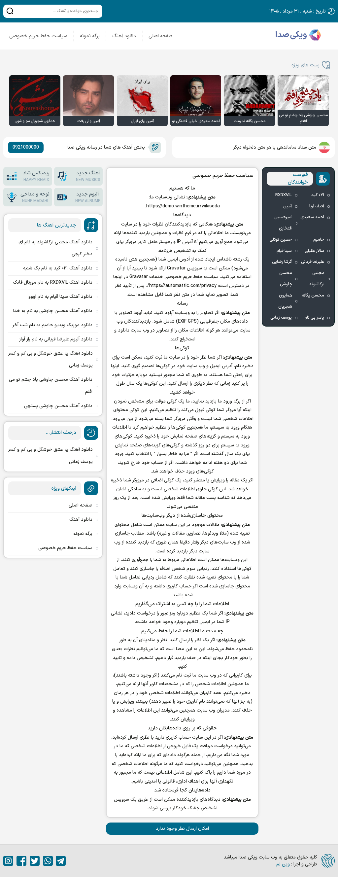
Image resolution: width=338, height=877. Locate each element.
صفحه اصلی (161, 36)
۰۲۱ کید (317, 195)
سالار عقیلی (314, 251)
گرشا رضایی (282, 262)
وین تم (283, 864)
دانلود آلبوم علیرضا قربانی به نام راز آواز (55, 339)
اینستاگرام (8, 861)
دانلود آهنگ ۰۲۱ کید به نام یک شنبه (57, 268)
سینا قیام (284, 251)
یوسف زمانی (281, 317)
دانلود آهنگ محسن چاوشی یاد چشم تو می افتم (50, 385)
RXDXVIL (283, 195)
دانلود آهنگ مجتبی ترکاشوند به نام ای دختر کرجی (55, 248)
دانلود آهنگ (124, 36)
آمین (287, 206)
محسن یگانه (313, 295)
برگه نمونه (90, 36)
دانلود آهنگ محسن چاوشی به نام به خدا (52, 310)
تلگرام (61, 861)
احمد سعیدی (312, 217)
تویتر (35, 861)
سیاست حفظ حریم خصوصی (38, 36)
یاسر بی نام (314, 317)
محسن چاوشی (285, 279)
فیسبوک (21, 861)
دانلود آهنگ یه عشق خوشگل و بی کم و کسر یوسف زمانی (50, 359)
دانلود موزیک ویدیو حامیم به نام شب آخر (52, 325)
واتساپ (48, 861)
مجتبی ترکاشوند (316, 279)
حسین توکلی (281, 239)
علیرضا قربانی (312, 262)
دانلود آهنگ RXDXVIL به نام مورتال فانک (52, 282)
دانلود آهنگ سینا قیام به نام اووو (60, 296)
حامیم (318, 239)
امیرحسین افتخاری (283, 223)
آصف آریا (316, 206)
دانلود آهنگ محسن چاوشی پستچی (58, 406)
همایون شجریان (285, 301)
